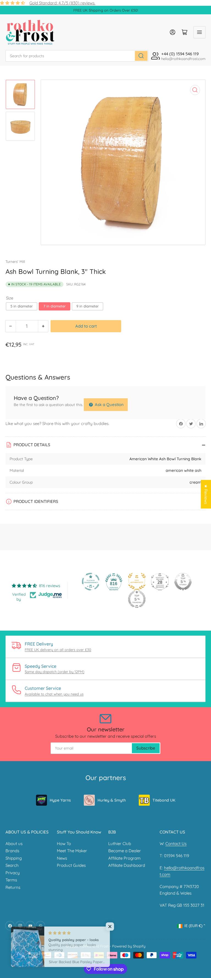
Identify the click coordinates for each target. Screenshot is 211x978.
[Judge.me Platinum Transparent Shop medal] (90, 581)
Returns (12, 887)
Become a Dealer (124, 850)
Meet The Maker (72, 850)
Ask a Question (109, 404)
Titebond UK (163, 800)
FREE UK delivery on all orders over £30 (58, 649)
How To (64, 843)
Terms (11, 879)
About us (14, 843)
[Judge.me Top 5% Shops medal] (183, 581)
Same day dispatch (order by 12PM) (54, 671)
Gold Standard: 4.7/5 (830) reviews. (62, 3)
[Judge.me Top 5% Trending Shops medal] (137, 599)
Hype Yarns (60, 800)
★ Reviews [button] (206, 494)
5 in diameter (21, 306)
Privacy (12, 872)
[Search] (141, 56)
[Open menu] (199, 32)
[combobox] (76, 56)
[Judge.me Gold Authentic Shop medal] (137, 581)
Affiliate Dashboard (126, 865)
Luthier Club (119, 843)
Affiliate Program (124, 858)
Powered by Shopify (128, 946)
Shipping (13, 858)
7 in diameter (54, 306)
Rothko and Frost (94, 946)
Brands (12, 850)
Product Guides (71, 865)
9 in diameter (87, 306)
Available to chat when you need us (54, 694)
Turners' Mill (15, 261)
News (62, 858)
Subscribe (145, 748)
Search (12, 865)
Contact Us (176, 843)
